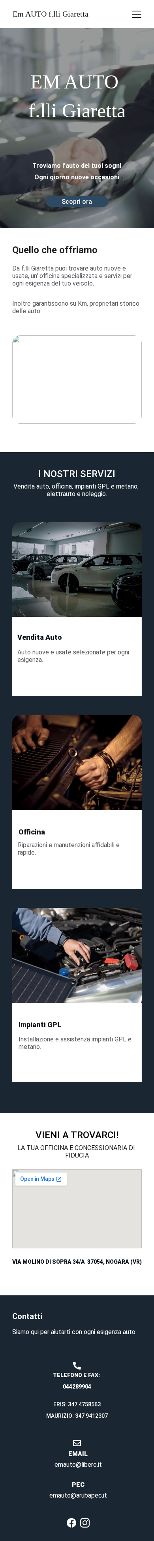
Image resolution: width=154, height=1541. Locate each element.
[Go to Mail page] (77, 1443)
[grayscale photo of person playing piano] (77, 767)
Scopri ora (77, 201)
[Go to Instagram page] (85, 1523)
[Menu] (136, 14)
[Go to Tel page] (77, 1366)
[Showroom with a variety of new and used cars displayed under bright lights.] (77, 574)
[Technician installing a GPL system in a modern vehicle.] (77, 957)
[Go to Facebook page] (71, 1523)
